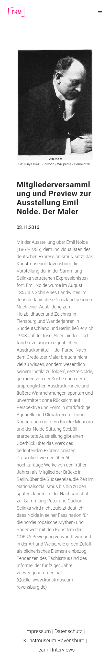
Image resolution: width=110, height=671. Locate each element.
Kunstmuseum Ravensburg (53, 640)
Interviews (63, 650)
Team (42, 650)
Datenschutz (68, 631)
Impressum (38, 631)
